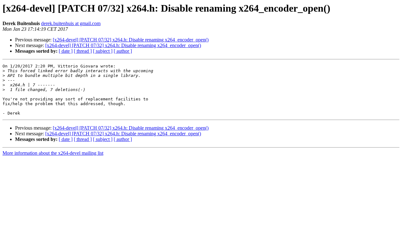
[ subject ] (102, 51)
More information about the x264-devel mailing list (53, 153)
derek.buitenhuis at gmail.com (70, 23)
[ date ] (66, 51)
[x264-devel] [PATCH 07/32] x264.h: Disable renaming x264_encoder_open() (131, 39)
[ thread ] (83, 51)
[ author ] (123, 51)
